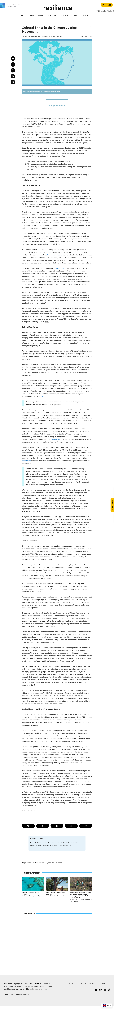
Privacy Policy (23, 994)
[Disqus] (57, 940)
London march (56, 439)
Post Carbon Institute (109, 11)
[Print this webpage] (85, 826)
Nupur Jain (75, 899)
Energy (31, 15)
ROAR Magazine (56, 36)
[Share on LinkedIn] (71, 826)
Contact (83, 984)
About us (73, 984)
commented (59, 268)
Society (76, 15)
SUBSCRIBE (106, 5)
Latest (23, 15)
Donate (92, 984)
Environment (52, 15)
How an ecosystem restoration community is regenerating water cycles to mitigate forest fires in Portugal (80, 895)
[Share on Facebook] (42, 826)
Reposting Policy (10, 994)
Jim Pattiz (50, 896)
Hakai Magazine (38, 896)
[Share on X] (56, 826)
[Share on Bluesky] (28, 826)
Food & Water (65, 15)
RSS (108, 984)
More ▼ (85, 15)
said (42, 396)
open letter (26, 461)
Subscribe (101, 984)
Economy (40, 15)
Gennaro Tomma (28, 896)
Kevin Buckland (29, 36)
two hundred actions (55, 255)
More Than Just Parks (60, 896)
